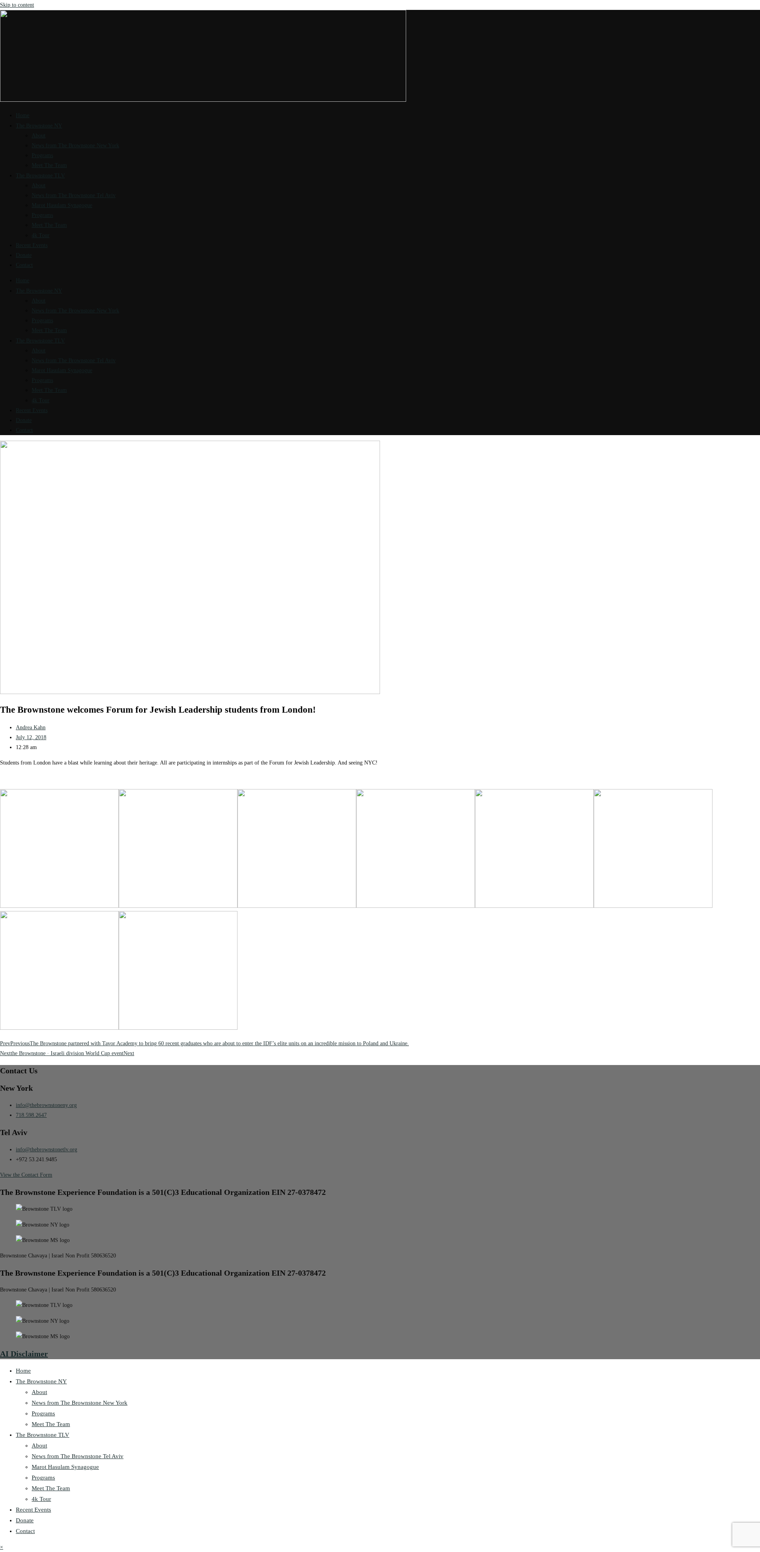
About (39, 136)
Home (22, 115)
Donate (24, 255)
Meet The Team (49, 165)
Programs (42, 155)
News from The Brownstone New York (75, 145)
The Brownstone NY (39, 126)
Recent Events (32, 245)
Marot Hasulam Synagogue (62, 205)
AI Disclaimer (24, 1353)
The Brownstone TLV (40, 176)
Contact (24, 265)
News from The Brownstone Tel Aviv (74, 195)
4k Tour (40, 235)
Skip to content (17, 5)
